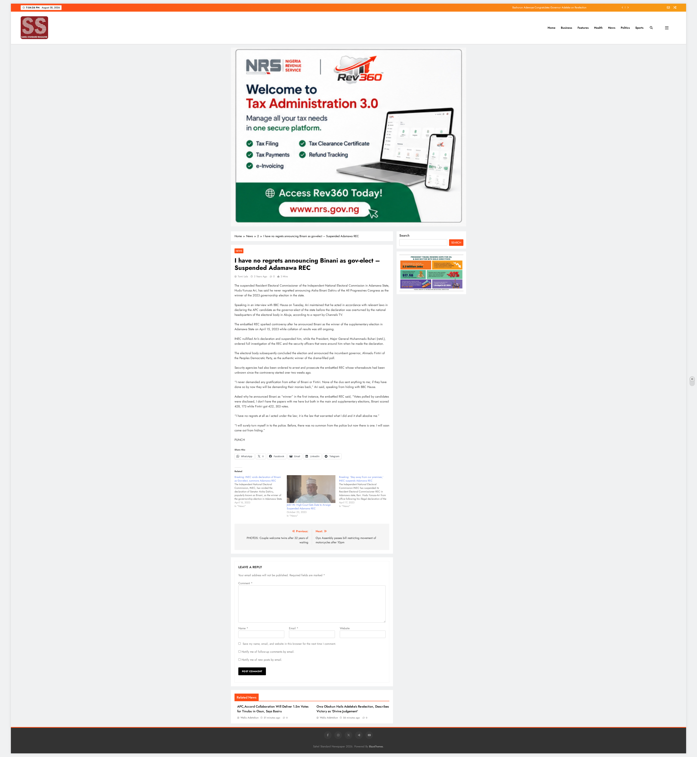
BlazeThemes (376, 746)
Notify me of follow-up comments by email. (268, 652)
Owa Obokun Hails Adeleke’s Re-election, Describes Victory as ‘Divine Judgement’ (353, 709)
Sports (639, 28)
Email (293, 628)
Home (551, 28)
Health (598, 28)
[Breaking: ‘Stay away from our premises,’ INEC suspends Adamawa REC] (365, 491)
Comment (245, 583)
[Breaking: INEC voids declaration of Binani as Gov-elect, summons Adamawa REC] (261, 491)
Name (243, 628)
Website (345, 628)
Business (566, 28)
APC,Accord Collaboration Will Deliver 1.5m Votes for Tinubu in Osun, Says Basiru (272, 709)
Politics (625, 28)
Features (583, 28)
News (611, 28)
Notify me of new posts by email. (262, 660)
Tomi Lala (243, 276)
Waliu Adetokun (250, 717)
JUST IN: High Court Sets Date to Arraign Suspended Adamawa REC (309, 506)
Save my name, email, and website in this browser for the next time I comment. (289, 644)
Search (404, 235)
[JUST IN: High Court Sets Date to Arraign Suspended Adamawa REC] (311, 489)
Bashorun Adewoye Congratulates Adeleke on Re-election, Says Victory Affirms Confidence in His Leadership (526, 7)
